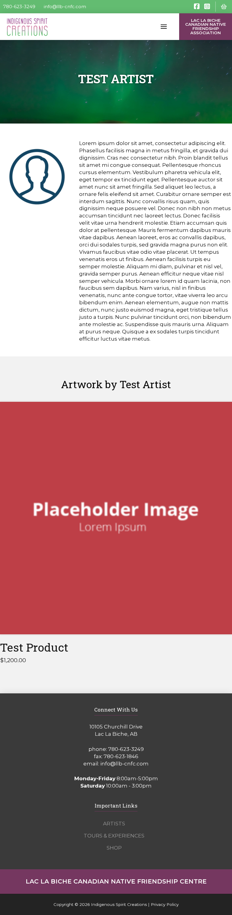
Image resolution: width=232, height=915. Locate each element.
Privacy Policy (165, 904)
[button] (224, 7)
